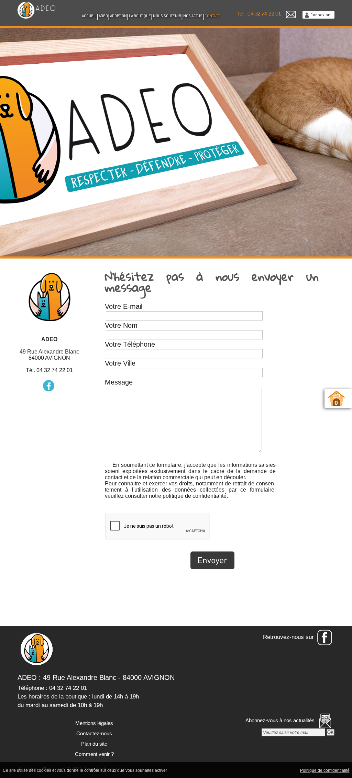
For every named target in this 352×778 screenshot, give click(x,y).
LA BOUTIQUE (140, 16)
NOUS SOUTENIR (167, 16)
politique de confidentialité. (195, 496)
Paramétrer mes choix (275, 770)
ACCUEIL (89, 16)
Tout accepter (183, 770)
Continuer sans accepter (224, 770)
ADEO (103, 16)
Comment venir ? (94, 754)
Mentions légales (93, 723)
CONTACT (212, 16)
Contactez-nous (93, 733)
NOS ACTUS (192, 16)
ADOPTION (118, 16)
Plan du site (93, 744)
